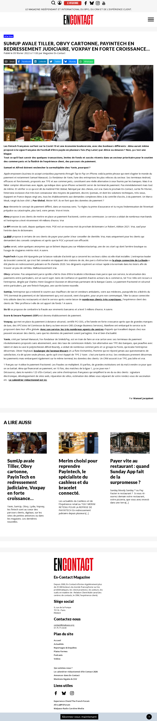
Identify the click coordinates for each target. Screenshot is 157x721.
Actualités (59, 644)
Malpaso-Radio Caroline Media (69, 708)
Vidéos (57, 658)
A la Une (8, 36)
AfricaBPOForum (62, 704)
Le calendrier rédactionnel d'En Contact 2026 (76, 671)
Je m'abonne (72, 3)
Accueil (57, 640)
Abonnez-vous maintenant (79, 717)
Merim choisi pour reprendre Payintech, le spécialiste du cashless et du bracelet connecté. (78, 477)
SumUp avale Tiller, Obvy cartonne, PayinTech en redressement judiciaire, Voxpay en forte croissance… (26, 479)
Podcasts (58, 655)
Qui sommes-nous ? (63, 668)
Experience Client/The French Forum (71, 701)
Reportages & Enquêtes (65, 647)
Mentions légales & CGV (65, 679)
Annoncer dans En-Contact (67, 675)
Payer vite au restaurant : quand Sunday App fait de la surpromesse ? (129, 471)
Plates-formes (60, 651)
